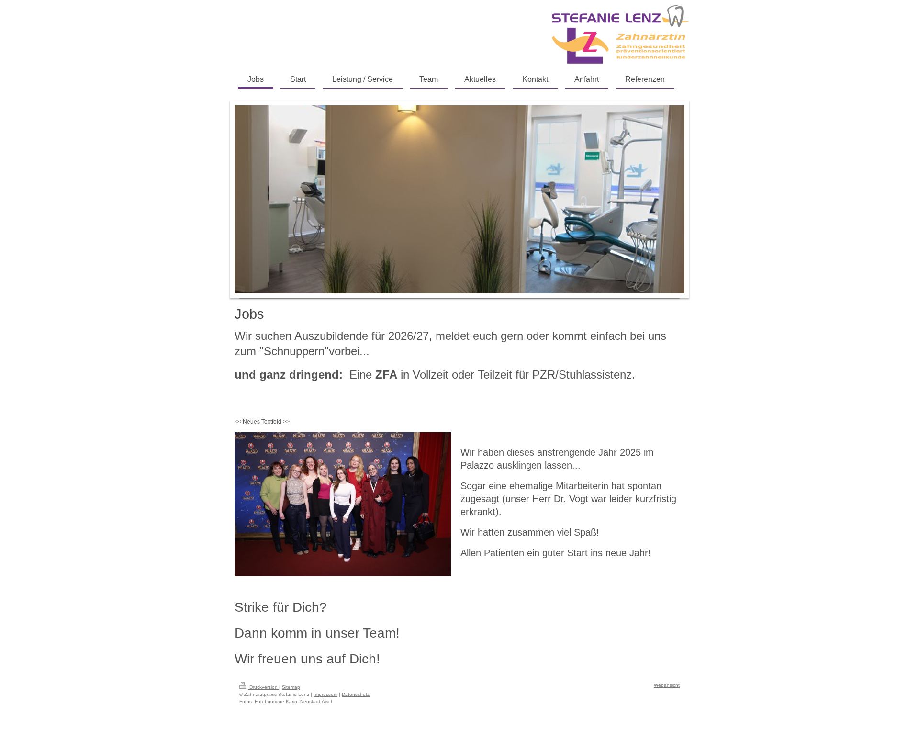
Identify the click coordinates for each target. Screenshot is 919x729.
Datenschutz (356, 694)
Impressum (325, 694)
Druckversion (263, 687)
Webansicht (667, 685)
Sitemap (291, 687)
